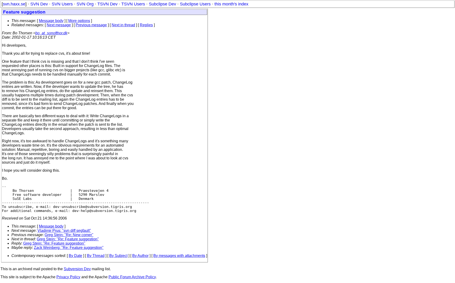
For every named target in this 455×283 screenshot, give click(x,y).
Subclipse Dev (162, 4)
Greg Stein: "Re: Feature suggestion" (68, 239)
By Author (140, 256)
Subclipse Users (195, 4)
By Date (75, 256)
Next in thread (123, 25)
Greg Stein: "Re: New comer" (69, 235)
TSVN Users (133, 4)
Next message (59, 25)
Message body (51, 21)
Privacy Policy (68, 277)
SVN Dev (39, 4)
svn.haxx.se (14, 4)
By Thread (96, 256)
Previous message (91, 25)
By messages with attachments (179, 256)
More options (79, 21)
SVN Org (85, 4)
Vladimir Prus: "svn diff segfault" (64, 231)
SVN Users (62, 4)
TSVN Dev (107, 4)
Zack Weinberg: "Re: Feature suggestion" (69, 248)
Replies (146, 25)
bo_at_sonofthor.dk (51, 33)
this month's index (231, 4)
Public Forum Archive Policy (132, 277)
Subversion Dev (77, 269)
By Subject (118, 256)
